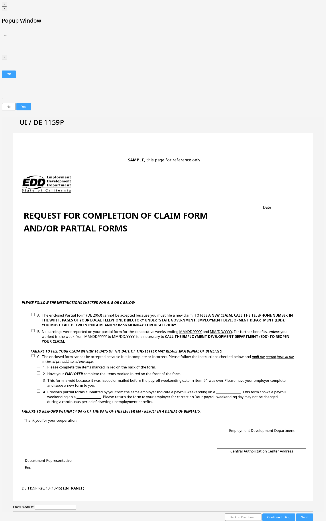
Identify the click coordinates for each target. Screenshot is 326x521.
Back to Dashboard (243, 517)
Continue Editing (278, 517)
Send (304, 517)
